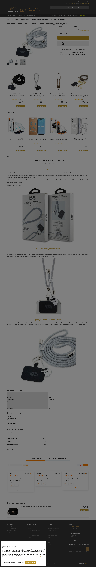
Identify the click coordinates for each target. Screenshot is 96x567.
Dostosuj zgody (20, 562)
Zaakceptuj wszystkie (30, 562)
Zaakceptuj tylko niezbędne (9, 562)
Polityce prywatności (29, 556)
